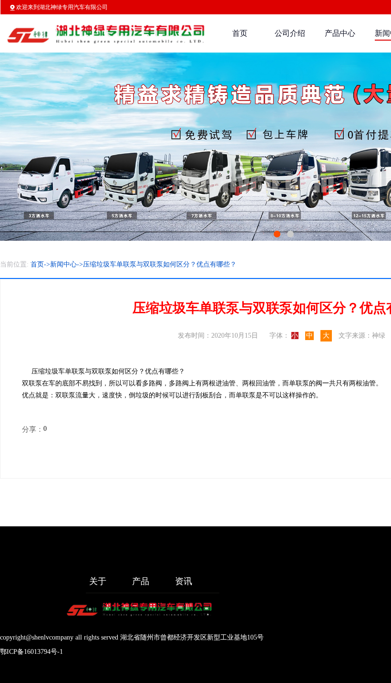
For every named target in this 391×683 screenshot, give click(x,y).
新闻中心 (63, 264)
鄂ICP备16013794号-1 (31, 651)
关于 (97, 581)
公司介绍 (290, 33)
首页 (239, 33)
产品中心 (340, 33)
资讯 (183, 581)
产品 (140, 581)
